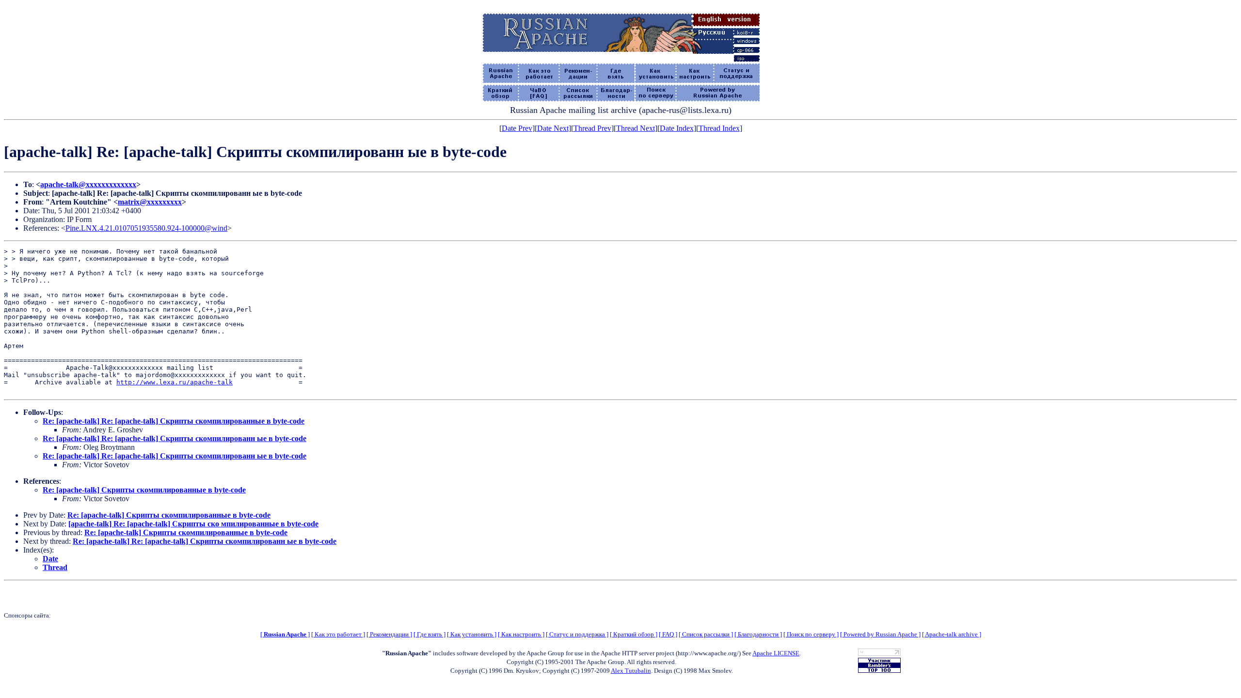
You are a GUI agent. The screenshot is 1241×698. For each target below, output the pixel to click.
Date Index (677, 128)
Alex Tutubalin (631, 670)
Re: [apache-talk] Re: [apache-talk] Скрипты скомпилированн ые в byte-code (174, 438)
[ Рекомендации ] (389, 634)
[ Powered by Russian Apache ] (880, 634)
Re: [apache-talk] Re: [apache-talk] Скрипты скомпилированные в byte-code (173, 421)
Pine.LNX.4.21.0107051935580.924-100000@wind (146, 228)
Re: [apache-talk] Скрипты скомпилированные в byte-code (144, 490)
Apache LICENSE (775, 653)
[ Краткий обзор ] (633, 634)
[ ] (285, 634)
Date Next (553, 128)
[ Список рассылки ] (706, 634)
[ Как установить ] (471, 634)
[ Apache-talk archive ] (951, 634)
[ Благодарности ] (758, 634)
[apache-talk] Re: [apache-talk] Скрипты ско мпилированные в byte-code (193, 524)
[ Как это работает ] (338, 634)
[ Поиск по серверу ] (811, 634)
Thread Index (719, 128)
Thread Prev (592, 128)
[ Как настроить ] (521, 634)
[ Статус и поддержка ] (577, 634)
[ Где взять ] (429, 634)
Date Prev (517, 128)
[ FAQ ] (668, 634)
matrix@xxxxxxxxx (150, 202)
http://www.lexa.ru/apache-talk (174, 382)
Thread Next (635, 128)
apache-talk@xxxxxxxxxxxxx (88, 184)
